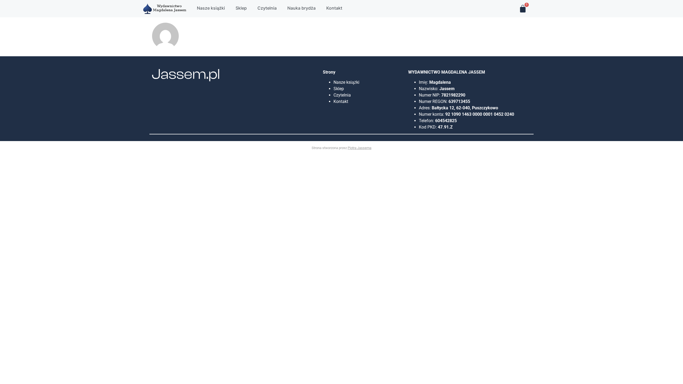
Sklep (338, 88)
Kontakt (340, 101)
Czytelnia (342, 95)
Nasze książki (346, 82)
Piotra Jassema (359, 148)
